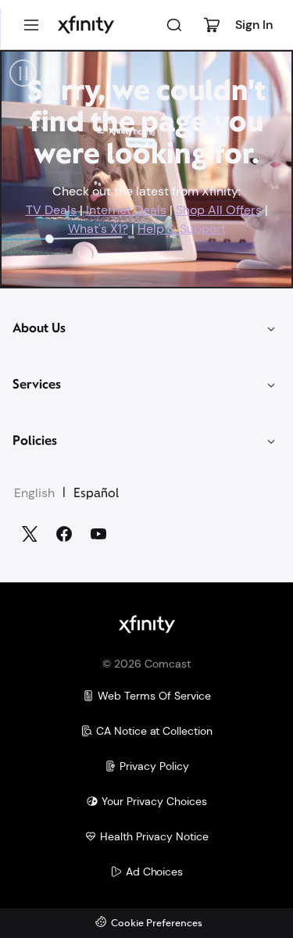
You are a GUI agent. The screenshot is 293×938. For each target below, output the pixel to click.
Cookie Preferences (156, 923)
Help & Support (182, 228)
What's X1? (98, 228)
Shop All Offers (219, 210)
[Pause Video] (23, 73)
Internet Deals (126, 210)
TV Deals (51, 210)
